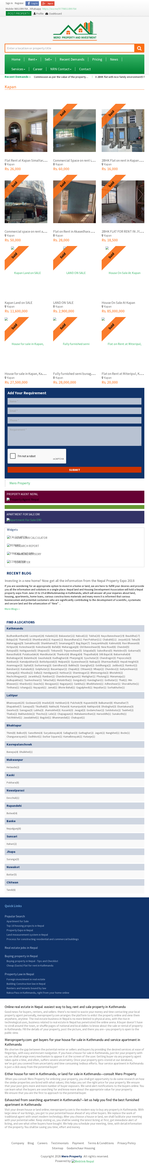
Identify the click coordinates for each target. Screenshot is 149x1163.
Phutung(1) (103, 676)
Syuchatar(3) (91, 658)
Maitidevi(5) (120, 650)
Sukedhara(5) (104, 650)
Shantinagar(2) (81, 672)
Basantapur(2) (59, 669)
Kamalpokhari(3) (29, 661)
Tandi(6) (11, 890)
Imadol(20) (48, 703)
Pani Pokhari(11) (92, 639)
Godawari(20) (33, 703)
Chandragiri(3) (108, 658)
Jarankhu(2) (34, 676)
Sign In (9, 3)
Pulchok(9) (76, 703)
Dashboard (55, 13)
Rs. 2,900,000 (63, 311)
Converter (22, 562)
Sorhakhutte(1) (116, 687)
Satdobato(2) (113, 710)
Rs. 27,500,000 (16, 382)
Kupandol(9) (90, 703)
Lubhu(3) (38, 710)
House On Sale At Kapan (118, 303)
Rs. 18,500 (110, 239)
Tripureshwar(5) (73, 650)
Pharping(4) (76, 658)
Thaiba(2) (12, 714)
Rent (31, 59)
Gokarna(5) (134, 650)
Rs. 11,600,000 (16, 311)
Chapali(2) (73, 669)
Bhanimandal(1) (61, 717)
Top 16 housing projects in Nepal (25, 925)
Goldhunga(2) (103, 665)
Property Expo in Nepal (20, 930)
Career (37, 69)
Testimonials (60, 1143)
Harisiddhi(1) (104, 714)
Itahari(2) (12, 844)
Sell (47, 59)
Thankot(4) (63, 654)
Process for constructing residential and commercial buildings (43, 939)
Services (17, 69)
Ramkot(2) (131, 665)
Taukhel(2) (127, 710)
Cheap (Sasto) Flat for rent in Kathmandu (30, 965)
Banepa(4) (12, 752)
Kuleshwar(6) (43, 647)
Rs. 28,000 (61, 239)
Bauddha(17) (133, 636)
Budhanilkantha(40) (17, 636)
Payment (78, 1143)
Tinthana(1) (13, 687)
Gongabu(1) (79, 680)
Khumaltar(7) (121, 703)
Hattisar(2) (66, 672)
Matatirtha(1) (64, 680)
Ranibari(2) (48, 676)
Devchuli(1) (13, 798)
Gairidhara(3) (60, 665)
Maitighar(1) (88, 676)
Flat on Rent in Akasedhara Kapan (76, 231)
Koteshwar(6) (27, 647)
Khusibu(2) (27, 672)
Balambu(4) (30, 658)
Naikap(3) (94, 661)
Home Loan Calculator (31, 538)
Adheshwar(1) (112, 683)
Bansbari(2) (13, 669)
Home (15, 59)
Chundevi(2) (112, 669)
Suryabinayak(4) (53, 733)
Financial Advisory (28, 554)
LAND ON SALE (63, 303)
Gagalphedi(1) (84, 687)
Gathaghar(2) (86, 733)
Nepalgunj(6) (14, 828)
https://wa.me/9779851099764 (59, 8)
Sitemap (57, 1148)
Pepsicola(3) (124, 658)
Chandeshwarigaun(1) (68, 676)
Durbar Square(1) (52, 736)
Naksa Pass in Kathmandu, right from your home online (38, 992)
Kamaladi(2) (27, 669)
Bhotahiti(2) (116, 672)
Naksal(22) (82, 636)
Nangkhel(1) (113, 733)
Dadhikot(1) (35, 736)
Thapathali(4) (90, 654)
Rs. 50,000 (13, 239)
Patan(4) (64, 706)
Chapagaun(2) (65, 714)
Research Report (27, 546)
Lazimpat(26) (36, 636)
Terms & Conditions (101, 1143)
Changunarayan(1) (17, 736)
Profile (39, 13)
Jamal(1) (52, 687)
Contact (85, 69)
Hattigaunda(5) (28, 650)
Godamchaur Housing (81, 1148)
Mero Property (20, 483)
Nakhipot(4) (93, 706)
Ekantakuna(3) (125, 706)
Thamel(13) (25, 639)
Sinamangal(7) (67, 643)
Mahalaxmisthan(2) (84, 714)
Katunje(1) (89, 736)
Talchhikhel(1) (14, 717)
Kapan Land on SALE (18, 303)
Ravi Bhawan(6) (130, 643)
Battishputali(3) (48, 661)
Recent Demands (72, 59)
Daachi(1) (39, 683)
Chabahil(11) (110, 639)
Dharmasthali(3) (110, 661)
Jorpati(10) (124, 639)
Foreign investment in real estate (26, 979)
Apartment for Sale (18, 921)
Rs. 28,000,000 (64, 382)
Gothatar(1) (111, 680)
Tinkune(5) (57, 650)
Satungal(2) (13, 672)
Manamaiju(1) (117, 676)
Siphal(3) (29, 665)
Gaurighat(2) (87, 665)
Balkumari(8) (106, 703)
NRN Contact (59, 69)
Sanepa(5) (28, 706)
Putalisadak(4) (31, 654)
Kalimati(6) (115, 643)
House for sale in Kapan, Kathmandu (30, 374)
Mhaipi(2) (99, 669)
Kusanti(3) (67, 710)
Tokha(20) (94, 636)
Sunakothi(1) (119, 714)
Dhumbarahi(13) (41, 639)
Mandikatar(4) (48, 654)
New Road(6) (108, 647)
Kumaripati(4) (78, 706)
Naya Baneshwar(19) (112, 636)
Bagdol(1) (45, 717)
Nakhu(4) (54, 706)
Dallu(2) (38, 672)
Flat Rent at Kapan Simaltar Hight (28, 160)
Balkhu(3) (73, 665)
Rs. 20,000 (110, 382)
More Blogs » (12, 609)
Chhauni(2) (86, 669)
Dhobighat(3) (108, 706)
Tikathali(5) (42, 706)
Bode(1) (125, 733)
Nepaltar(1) (100, 687)
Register (19, 3)
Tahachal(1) (49, 680)
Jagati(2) (100, 733)
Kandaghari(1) (95, 680)
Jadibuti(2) (118, 665)
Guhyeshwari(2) (129, 669)
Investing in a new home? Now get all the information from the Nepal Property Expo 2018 (69, 580)
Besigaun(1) (52, 683)
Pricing (97, 59)
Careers (42, 1143)
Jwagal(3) (79, 710)
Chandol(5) (123, 647)
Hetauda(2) (13, 767)
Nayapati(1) (39, 687)
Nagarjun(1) (66, 683)
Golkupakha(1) (15, 680)
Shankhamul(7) (49, 643)
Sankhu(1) (79, 683)
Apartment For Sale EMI (23, 514)
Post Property (18, 13)
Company (17, 1143)
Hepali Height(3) (129, 661)
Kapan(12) (57, 639)
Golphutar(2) (42, 669)
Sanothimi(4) (35, 733)
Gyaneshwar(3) (79, 661)
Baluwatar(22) (67, 636)
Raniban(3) (13, 661)
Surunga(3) (13, 859)
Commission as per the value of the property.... (53, 77)
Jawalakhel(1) (31, 717)
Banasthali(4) (14, 654)
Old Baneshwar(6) (90, 647)
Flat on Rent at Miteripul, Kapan (124, 374)
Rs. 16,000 (110, 168)
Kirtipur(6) (12, 647)
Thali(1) (123, 680)
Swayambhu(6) (99, 643)
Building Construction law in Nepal (26, 983)
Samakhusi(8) (32, 643)
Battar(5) (12, 874)
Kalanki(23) (51, 636)
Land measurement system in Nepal (27, 934)
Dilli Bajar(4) (106, 654)
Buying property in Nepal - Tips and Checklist (32, 961)
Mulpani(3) (64, 661)
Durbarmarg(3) (43, 665)
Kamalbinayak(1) (72, 736)
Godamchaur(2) (95, 710)
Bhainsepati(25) (15, 703)
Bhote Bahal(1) (66, 687)
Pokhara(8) (13, 782)
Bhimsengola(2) (99, 672)
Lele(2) (52, 714)
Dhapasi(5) (44, 650)
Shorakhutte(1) (130, 683)
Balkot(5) (22, 733)
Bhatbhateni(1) (95, 683)
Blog (31, 1143)
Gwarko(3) (12, 710)
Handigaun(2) (50, 672)
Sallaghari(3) (70, 733)
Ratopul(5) (12, 650)
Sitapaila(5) (89, 650)
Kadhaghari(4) (60, 658)
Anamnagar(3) (15, 665)
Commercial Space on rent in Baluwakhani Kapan (87, 160)
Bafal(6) (56, 647)
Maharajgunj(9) (15, 643)
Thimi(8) (11, 733)
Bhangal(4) (76, 654)
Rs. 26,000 (13, 168)
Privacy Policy (126, 1143)
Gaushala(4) (44, 658)
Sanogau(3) (26, 710)
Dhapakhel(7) (14, 706)
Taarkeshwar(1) (33, 680)
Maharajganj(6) (70, 647)
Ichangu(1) (26, 687)
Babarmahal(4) (122, 654)
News (114, 59)
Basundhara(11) (73, 639)
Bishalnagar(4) (15, 658)
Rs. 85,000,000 (113, 311)
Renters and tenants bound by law (26, 988)
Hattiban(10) (62, 703)
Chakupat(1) (78, 717)
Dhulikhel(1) (26, 752)
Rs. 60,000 (61, 168)
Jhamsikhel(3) (53, 710)
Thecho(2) (41, 714)
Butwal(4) (12, 813)
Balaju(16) (12, 639)
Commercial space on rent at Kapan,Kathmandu (38, 231)
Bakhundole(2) (26, 714)
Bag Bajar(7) (83, 643)
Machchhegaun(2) (17, 676)
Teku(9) (136, 639)
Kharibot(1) (26, 683)
